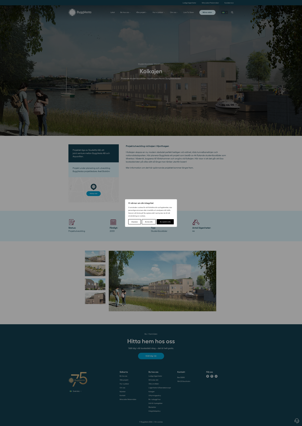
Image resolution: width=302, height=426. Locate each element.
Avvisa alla (149, 222)
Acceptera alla (165, 222)
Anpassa (134, 222)
